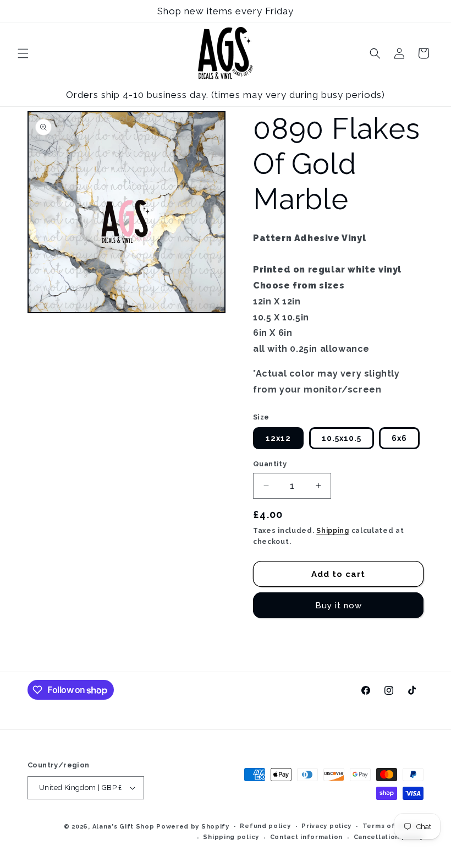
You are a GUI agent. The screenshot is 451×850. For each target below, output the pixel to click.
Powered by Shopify (192, 826)
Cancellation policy (389, 837)
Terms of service (393, 826)
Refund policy (265, 826)
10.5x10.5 (341, 438)
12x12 (278, 438)
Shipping (332, 531)
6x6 (399, 438)
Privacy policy (326, 826)
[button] (23, 53)
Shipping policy (231, 837)
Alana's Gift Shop (123, 826)
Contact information (306, 837)
